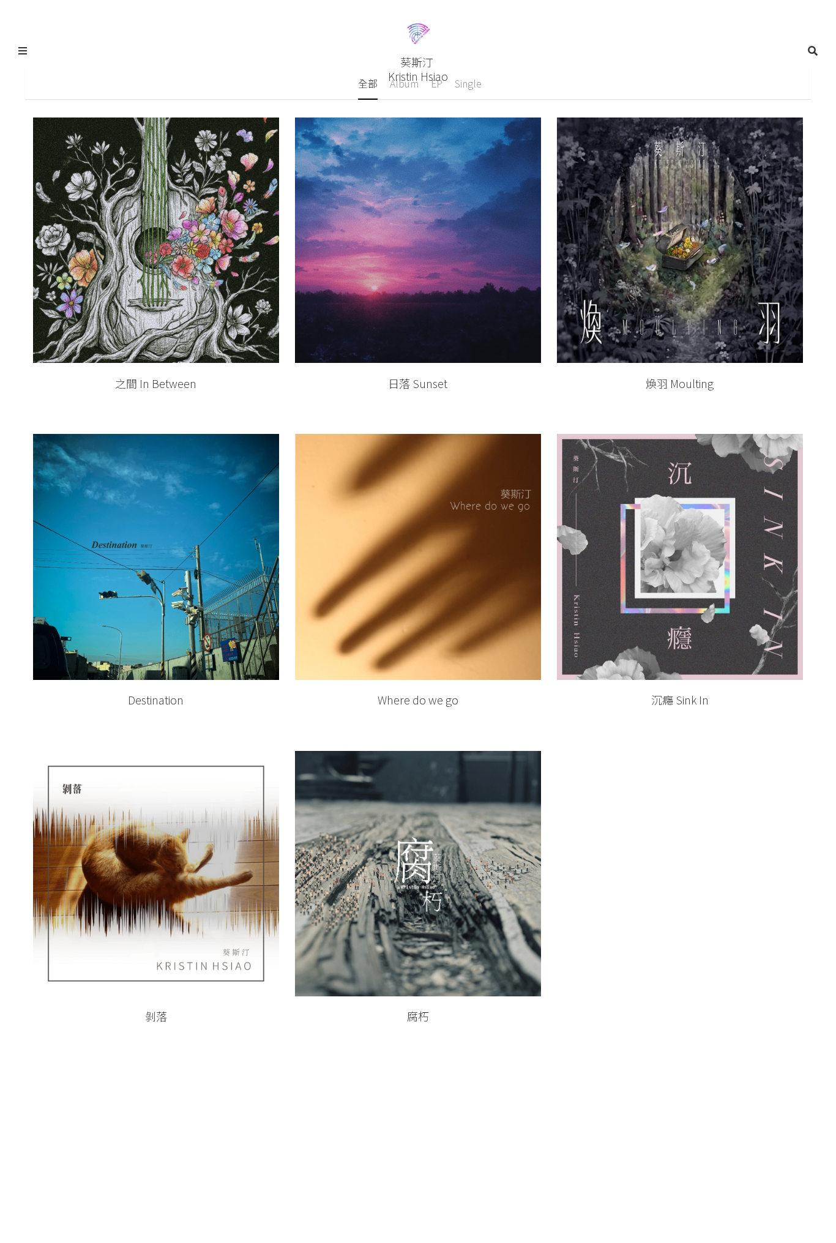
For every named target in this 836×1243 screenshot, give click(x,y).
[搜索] (813, 50)
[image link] (418, 33)
